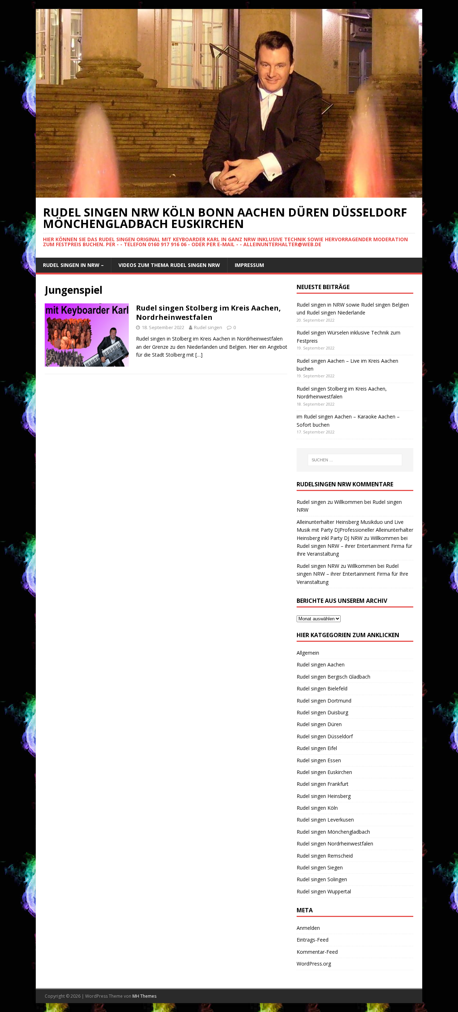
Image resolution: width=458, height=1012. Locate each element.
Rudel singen (208, 327)
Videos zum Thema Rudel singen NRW (169, 265)
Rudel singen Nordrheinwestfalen (335, 843)
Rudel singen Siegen (320, 867)
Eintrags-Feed (312, 939)
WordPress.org (314, 963)
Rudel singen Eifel (317, 748)
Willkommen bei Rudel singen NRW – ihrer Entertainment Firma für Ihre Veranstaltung (354, 546)
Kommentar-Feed (317, 951)
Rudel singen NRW (318, 565)
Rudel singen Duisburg (322, 712)
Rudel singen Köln (317, 807)
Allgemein (308, 652)
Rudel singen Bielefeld (322, 688)
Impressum (249, 265)
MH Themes (144, 996)
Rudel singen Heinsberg (324, 796)
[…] (199, 354)
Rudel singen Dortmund (324, 700)
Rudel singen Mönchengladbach (333, 831)
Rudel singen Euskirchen (324, 772)
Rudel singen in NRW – (73, 265)
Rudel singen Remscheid (325, 855)
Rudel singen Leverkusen (325, 819)
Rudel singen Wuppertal (324, 891)
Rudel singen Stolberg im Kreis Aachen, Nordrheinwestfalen (208, 312)
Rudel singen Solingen (322, 879)
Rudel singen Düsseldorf (325, 736)
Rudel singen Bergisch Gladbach (333, 676)
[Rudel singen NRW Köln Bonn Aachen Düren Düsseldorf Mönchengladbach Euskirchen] (229, 193)
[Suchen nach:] (355, 460)
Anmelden (308, 927)
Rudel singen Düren (319, 724)
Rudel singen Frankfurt (323, 783)
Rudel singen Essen (319, 760)
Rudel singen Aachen (321, 664)
